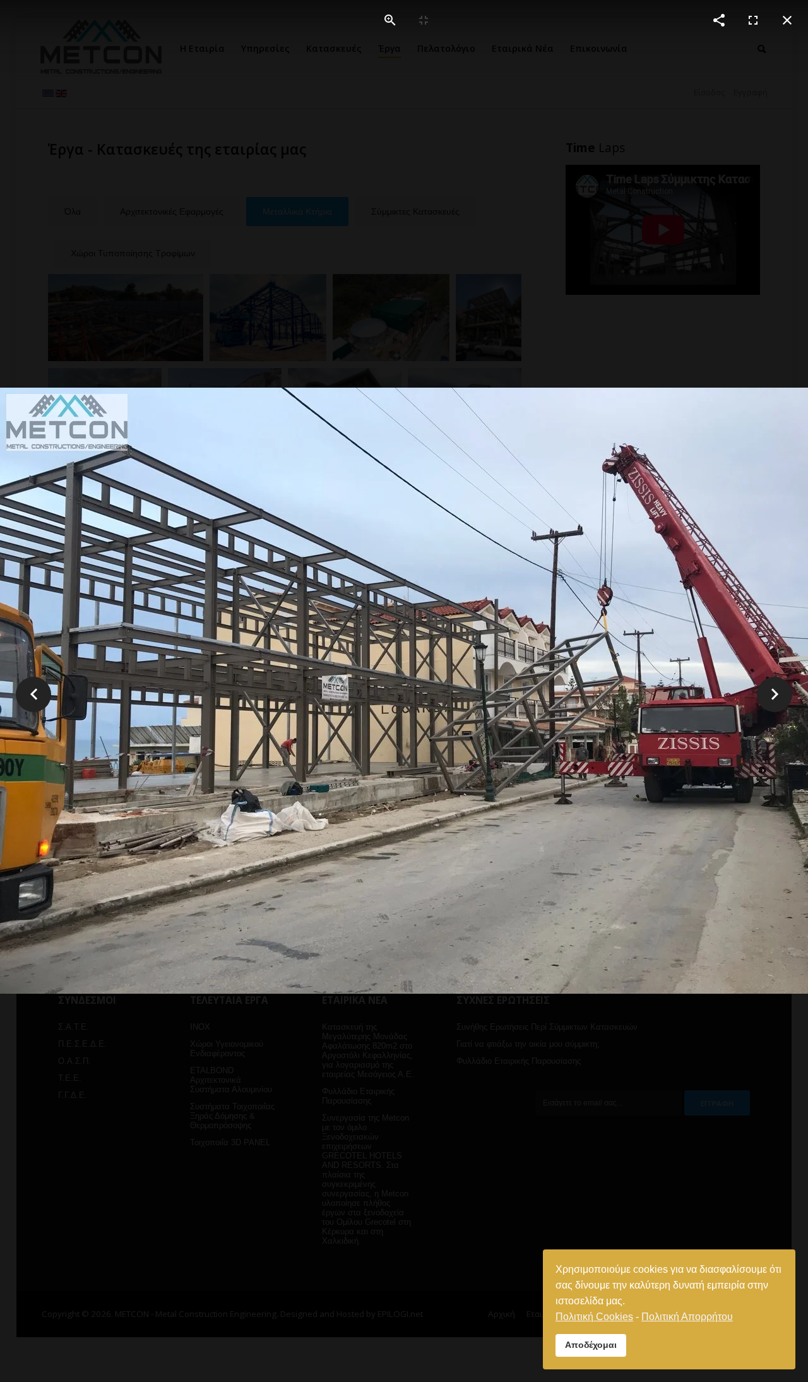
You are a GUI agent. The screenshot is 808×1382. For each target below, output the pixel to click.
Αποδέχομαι (591, 1345)
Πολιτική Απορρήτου (687, 1316)
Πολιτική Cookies (594, 1316)
